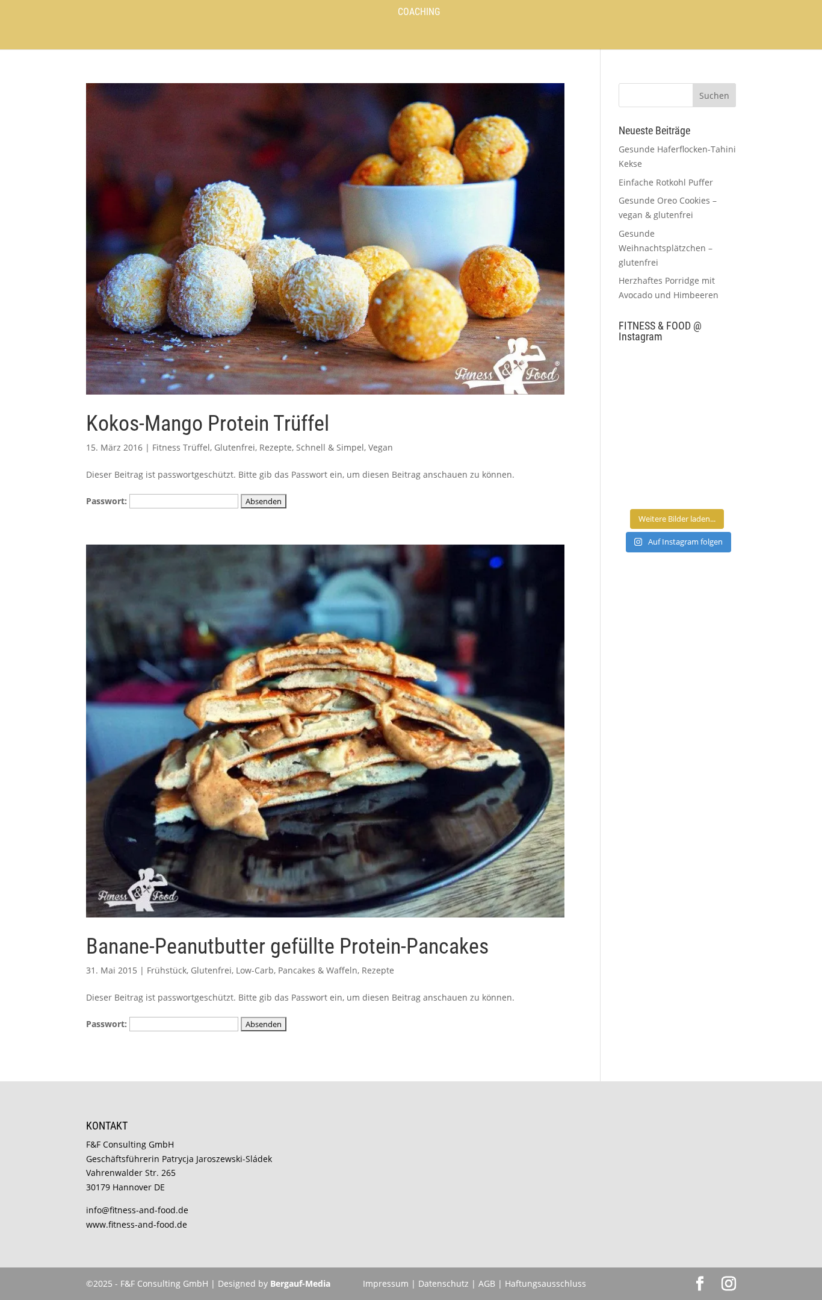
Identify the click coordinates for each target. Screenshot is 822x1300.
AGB (486, 1283)
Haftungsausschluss (545, 1283)
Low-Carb (255, 970)
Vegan (380, 447)
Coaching (419, 12)
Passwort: (107, 501)
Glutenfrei (234, 447)
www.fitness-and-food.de (136, 1224)
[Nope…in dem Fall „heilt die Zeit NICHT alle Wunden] (708, 483)
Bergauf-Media (300, 1283)
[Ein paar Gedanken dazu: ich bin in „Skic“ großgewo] (708, 408)
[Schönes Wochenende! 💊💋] (647, 371)
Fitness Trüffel (181, 447)
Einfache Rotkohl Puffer (666, 182)
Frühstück (167, 970)
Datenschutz (444, 1283)
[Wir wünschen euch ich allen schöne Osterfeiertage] (647, 445)
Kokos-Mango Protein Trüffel (207, 423)
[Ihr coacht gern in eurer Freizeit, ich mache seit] (647, 408)
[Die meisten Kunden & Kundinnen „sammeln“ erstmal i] (647, 483)
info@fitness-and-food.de (137, 1210)
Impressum (386, 1283)
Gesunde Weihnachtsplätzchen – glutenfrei (665, 248)
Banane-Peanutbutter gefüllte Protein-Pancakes (287, 946)
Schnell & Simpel (330, 447)
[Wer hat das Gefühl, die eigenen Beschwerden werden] (708, 445)
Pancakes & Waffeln (317, 970)
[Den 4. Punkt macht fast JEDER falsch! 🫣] (708, 371)
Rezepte (275, 447)
